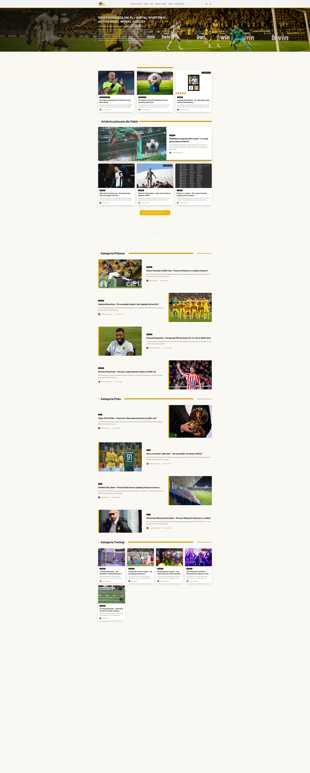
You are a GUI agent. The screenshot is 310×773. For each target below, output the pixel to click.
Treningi (170, 4)
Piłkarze (146, 4)
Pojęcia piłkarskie (179, 4)
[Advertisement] (155, 60)
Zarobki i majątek (104, 97)
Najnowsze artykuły (136, 4)
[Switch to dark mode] (210, 3)
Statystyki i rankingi (160, 4)
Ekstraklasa (142, 97)
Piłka (151, 4)
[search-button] (206, 4)
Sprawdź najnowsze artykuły (154, 212)
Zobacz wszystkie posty (204, 253)
